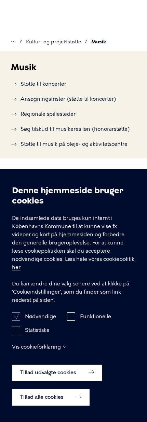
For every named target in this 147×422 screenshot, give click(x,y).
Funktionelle (95, 316)
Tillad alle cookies (42, 397)
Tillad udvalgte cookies (49, 372)
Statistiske (37, 330)
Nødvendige (40, 316)
